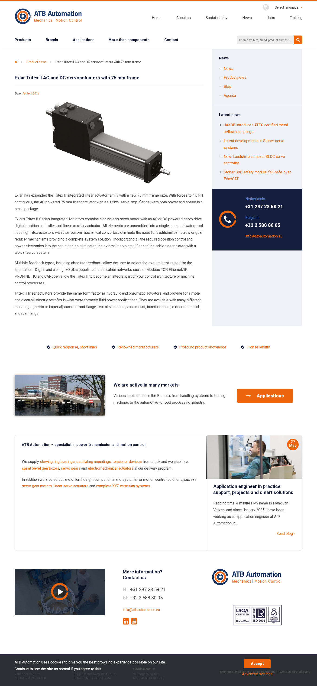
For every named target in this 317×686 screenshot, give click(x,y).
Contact (171, 40)
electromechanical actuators (110, 468)
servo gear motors (37, 486)
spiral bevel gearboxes (40, 468)
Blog (227, 86)
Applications (83, 40)
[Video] (60, 592)
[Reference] (60, 414)
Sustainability (216, 18)
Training (296, 18)
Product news (36, 62)
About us (183, 18)
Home (157, 18)
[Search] (298, 40)
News (247, 18)
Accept (257, 663)
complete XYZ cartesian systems (123, 486)
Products (23, 40)
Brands (52, 40)
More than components (128, 40)
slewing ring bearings (57, 461)
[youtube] (134, 621)
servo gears (70, 468)
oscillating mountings (93, 461)
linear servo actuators (70, 486)
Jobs (271, 18)
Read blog (285, 533)
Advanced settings (257, 674)
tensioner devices (127, 461)
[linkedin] (126, 621)
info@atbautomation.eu (263, 236)
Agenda (230, 95)
